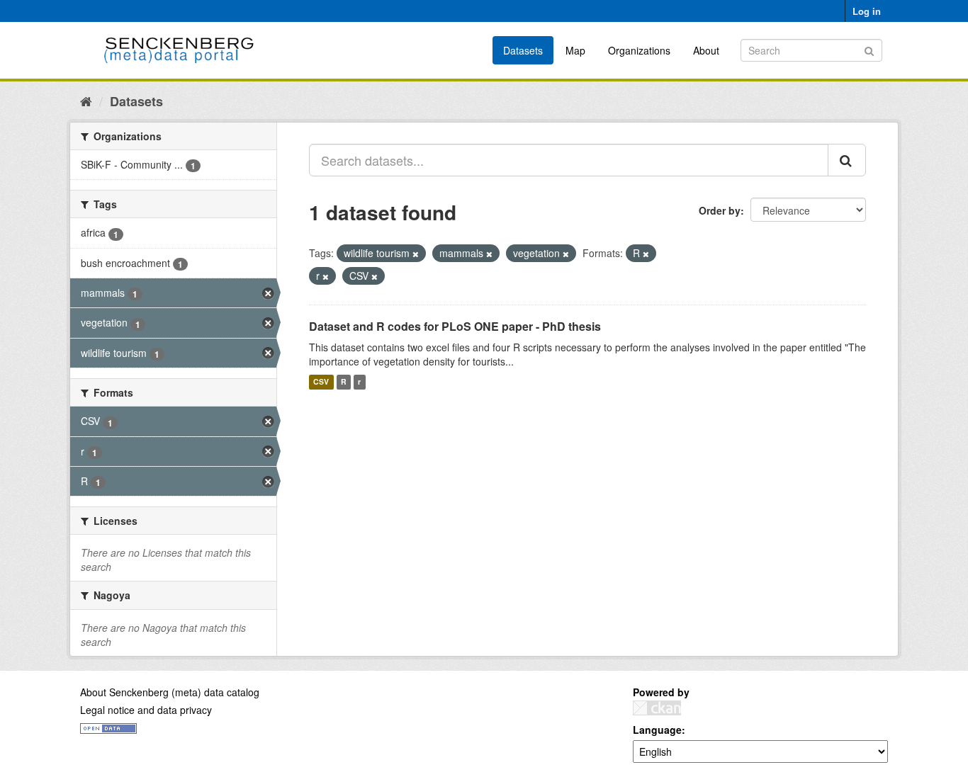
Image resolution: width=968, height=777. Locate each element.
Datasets (523, 50)
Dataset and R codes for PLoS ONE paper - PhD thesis (455, 326)
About (706, 50)
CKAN (657, 708)
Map (575, 50)
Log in (866, 11)
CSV (321, 382)
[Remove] (415, 253)
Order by (720, 210)
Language (657, 729)
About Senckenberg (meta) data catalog (169, 692)
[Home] (86, 100)
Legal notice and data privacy (146, 710)
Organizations (639, 50)
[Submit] (869, 49)
